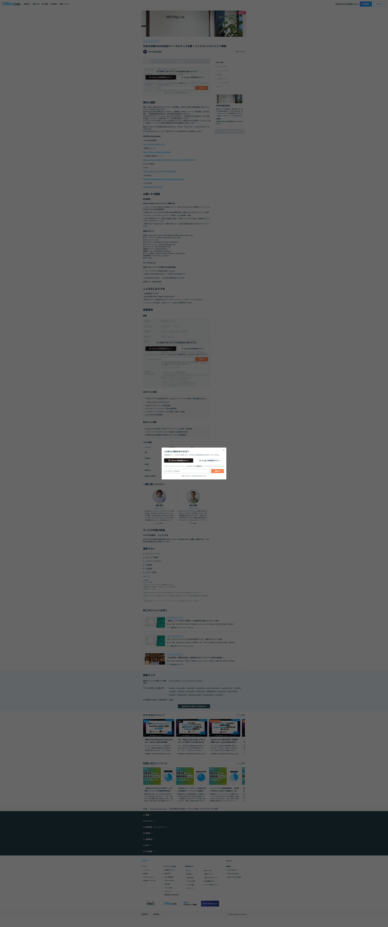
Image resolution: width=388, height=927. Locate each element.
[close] (224, 450)
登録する (217, 471)
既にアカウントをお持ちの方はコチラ (194, 476)
